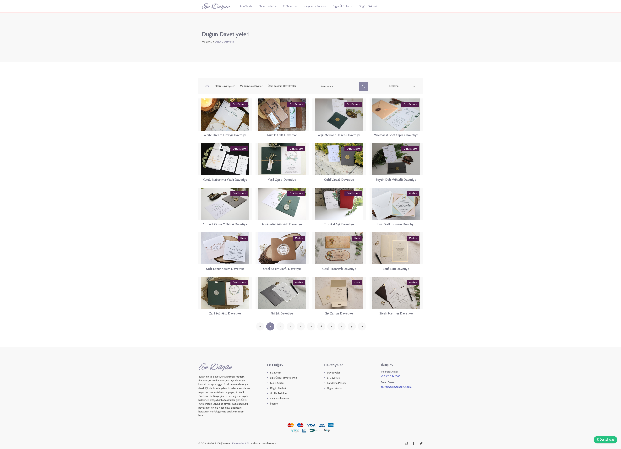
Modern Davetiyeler (251, 85)
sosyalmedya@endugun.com (396, 386)
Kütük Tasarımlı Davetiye (339, 269)
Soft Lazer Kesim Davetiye (225, 269)
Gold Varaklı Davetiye (339, 180)
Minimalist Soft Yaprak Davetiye (396, 135)
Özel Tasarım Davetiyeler (282, 85)
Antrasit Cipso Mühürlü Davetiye (225, 224)
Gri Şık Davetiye (282, 313)
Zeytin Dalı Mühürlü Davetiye (396, 180)
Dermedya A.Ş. (240, 443)
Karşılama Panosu (315, 6)
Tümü (206, 85)
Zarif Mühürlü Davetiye (225, 313)
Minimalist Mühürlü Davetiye (282, 224)
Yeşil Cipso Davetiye (282, 180)
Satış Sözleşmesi (279, 398)
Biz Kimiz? (275, 372)
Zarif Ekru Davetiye (396, 269)
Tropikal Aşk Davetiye (339, 224)
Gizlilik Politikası (278, 393)
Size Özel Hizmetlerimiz (283, 377)
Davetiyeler (266, 6)
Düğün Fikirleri (368, 6)
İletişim (274, 403)
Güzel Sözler (277, 382)
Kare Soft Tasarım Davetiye (396, 224)
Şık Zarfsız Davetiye (339, 313)
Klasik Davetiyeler (225, 85)
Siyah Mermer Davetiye (396, 313)
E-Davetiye (290, 6)
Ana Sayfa (246, 6)
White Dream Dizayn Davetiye (225, 135)
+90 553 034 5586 (390, 376)
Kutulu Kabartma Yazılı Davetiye (225, 180)
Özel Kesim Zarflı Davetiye (282, 269)
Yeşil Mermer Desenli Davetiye (339, 135)
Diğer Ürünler (340, 6)
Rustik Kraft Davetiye (282, 135)
